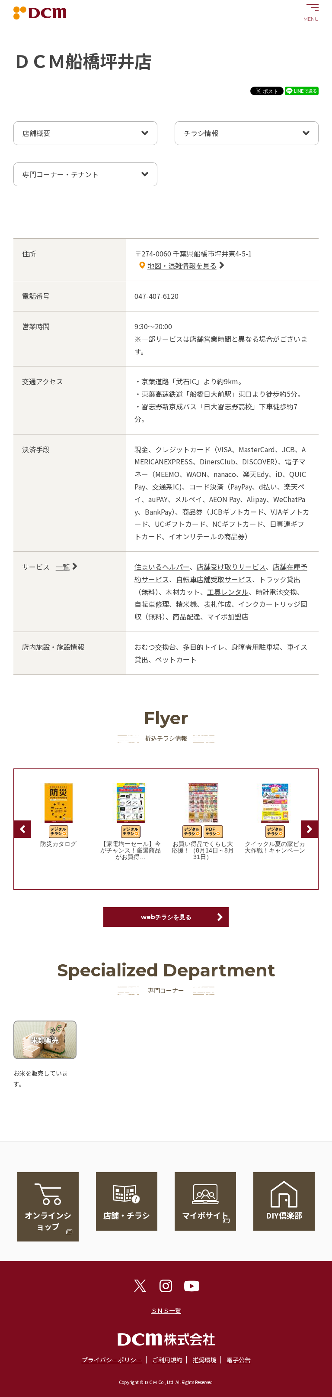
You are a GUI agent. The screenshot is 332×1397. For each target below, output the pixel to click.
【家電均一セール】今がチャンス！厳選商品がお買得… (130, 850)
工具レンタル (228, 592)
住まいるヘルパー (162, 566)
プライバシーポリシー (112, 1359)
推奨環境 (204, 1359)
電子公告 (239, 1359)
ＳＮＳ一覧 (166, 1310)
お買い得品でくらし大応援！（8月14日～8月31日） (203, 850)
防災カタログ (58, 843)
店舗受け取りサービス (231, 566)
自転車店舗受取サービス (214, 579)
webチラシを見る (166, 917)
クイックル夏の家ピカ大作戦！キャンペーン (275, 847)
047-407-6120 (156, 296)
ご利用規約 (167, 1359)
